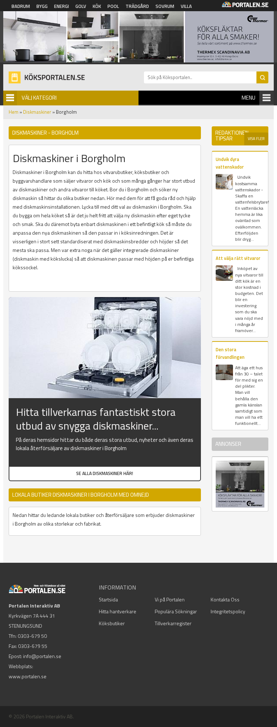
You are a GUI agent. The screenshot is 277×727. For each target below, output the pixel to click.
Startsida (108, 599)
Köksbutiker (112, 623)
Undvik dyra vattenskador (230, 163)
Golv (80, 6)
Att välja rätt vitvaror (238, 258)
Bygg (42, 6)
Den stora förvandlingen (230, 353)
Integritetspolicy (228, 611)
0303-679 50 (32, 636)
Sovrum (164, 6)
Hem (13, 112)
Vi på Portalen (170, 599)
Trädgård (137, 6)
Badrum (21, 6)
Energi (61, 6)
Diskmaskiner (37, 112)
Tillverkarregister (173, 623)
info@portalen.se (42, 656)
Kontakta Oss (225, 599)
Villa (186, 6)
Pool (113, 6)
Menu (248, 97)
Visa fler (256, 139)
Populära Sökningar (176, 611)
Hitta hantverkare (117, 611)
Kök (97, 6)
